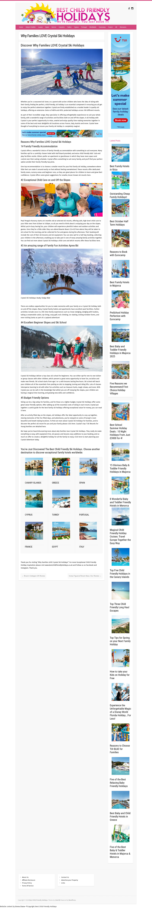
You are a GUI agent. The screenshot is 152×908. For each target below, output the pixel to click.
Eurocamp (102, 27)
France (110, 27)
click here (71, 424)
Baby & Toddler (31, 27)
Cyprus (76, 27)
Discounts (123, 27)
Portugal (84, 27)
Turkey (69, 27)
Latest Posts (115, 140)
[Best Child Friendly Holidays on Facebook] (129, 8)
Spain (47, 27)
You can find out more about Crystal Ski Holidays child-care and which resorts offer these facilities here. (60, 241)
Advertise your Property (69, 880)
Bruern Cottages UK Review (33, 576)
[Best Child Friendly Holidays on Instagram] (132, 8)
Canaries (62, 27)
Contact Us (65, 877)
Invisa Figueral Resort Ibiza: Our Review (85, 576)
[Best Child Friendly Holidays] (64, 13)
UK (116, 27)
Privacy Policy (27, 883)
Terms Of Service (27, 886)
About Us (25, 877)
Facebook (89, 565)
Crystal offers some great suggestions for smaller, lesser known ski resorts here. (60, 175)
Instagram (24, 568)
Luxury (40, 27)
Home (21, 27)
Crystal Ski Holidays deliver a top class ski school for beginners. (45, 376)
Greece (54, 27)
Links (63, 883)
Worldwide (92, 27)
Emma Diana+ (20, 907)
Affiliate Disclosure (28, 880)
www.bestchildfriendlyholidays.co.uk (58, 565)
